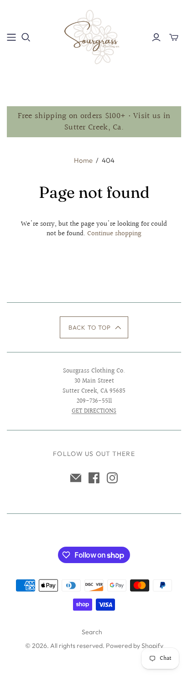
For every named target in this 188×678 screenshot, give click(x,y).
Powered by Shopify (134, 646)
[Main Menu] (11, 37)
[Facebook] (94, 477)
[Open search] (26, 37)
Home (83, 160)
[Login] (156, 37)
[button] (94, 327)
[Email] (75, 477)
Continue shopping (114, 233)
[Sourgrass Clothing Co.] (94, 36)
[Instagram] (112, 477)
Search (92, 632)
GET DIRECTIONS (94, 411)
